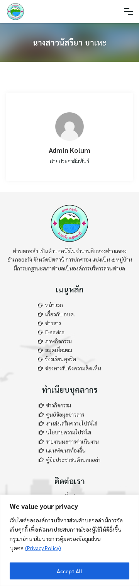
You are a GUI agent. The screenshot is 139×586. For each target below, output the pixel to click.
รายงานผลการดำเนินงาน (72, 441)
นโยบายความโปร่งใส (68, 432)
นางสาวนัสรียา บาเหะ (69, 42)
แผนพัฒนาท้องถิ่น (66, 450)
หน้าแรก (54, 304)
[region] (69, 540)
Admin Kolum (69, 149)
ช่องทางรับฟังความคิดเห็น (73, 368)
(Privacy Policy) (43, 547)
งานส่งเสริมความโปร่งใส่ (71, 423)
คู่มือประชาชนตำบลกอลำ (73, 459)
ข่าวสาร (53, 322)
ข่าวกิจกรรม (58, 405)
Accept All (69, 570)
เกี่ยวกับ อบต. (60, 314)
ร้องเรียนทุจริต (60, 358)
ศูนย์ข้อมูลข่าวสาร (65, 414)
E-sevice (54, 331)
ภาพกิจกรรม (58, 341)
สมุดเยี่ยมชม (58, 349)
